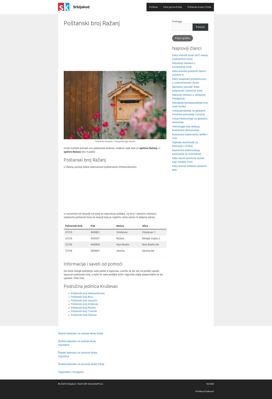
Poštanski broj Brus (82, 296)
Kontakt (210, 383)
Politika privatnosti (204, 391)
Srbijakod (81, 7)
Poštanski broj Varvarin (84, 300)
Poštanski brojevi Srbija (199, 7)
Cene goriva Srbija (172, 7)
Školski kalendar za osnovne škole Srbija (81, 364)
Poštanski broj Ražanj (83, 307)
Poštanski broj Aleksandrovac (88, 293)
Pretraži (200, 27)
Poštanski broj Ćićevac (84, 314)
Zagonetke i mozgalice (71, 372)
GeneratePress (95, 383)
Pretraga (177, 21)
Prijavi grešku (182, 38)
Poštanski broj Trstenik (84, 311)
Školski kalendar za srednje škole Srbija (80, 333)
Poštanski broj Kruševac (84, 304)
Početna (153, 7)
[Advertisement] (115, 51)
